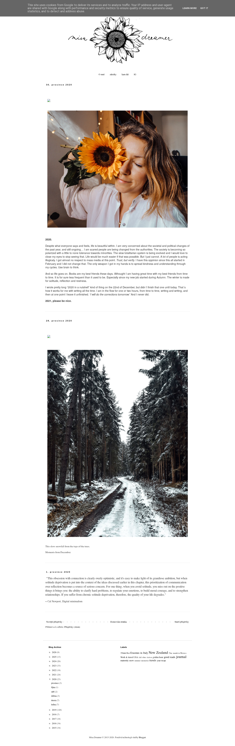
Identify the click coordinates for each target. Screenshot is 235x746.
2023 (54, 665)
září (53, 691)
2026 (54, 652)
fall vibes (142, 657)
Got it (204, 8)
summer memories (141, 660)
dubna (54, 695)
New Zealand (158, 652)
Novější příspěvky (54, 621)
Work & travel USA (129, 657)
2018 (54, 714)
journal (181, 656)
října (53, 687)
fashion (149, 657)
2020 (54, 679)
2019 (54, 709)
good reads (170, 657)
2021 (54, 674)
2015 (54, 727)
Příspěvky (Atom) (72, 626)
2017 (54, 718)
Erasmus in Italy (139, 652)
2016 (54, 723)
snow (131, 660)
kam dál (125, 74)
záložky (113, 74)
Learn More (189, 8)
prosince (55, 682)
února (54, 700)
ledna (53, 704)
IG (135, 74)
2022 (54, 670)
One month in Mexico (177, 653)
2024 (54, 661)
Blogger (142, 737)
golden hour (158, 657)
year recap (161, 660)
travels (152, 660)
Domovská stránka (118, 621)
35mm (123, 652)
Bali (128, 653)
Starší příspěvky (182, 621)
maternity (124, 660)
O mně (101, 74)
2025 (54, 656)
